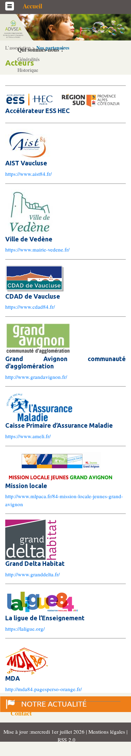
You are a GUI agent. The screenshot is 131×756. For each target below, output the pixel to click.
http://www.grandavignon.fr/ (36, 376)
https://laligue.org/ (25, 628)
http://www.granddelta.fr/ (32, 574)
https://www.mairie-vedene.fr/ (37, 249)
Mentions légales (107, 731)
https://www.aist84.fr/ (28, 173)
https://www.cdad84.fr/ (30, 306)
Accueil (32, 5)
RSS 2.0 (65, 739)
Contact (21, 713)
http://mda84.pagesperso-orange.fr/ (43, 689)
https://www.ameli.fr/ (28, 436)
